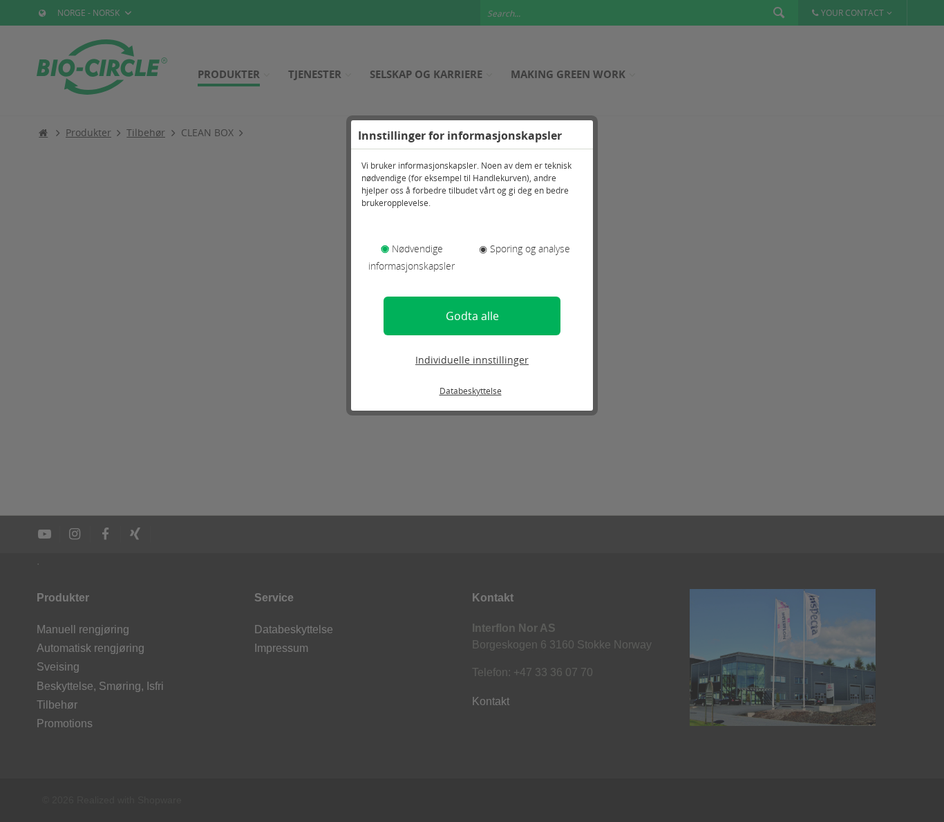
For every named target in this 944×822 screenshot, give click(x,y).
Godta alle (472, 316)
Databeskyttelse (471, 391)
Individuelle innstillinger (472, 359)
